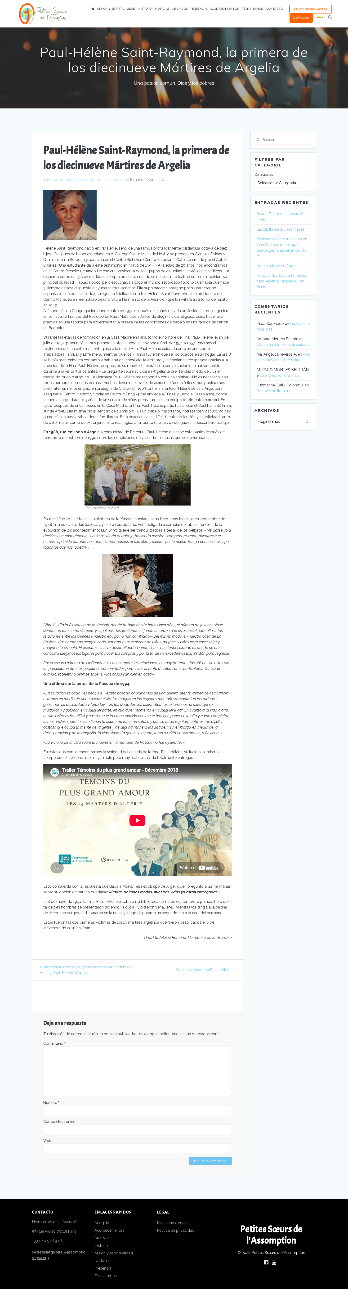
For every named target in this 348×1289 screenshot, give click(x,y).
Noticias (162, 8)
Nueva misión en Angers (277, 266)
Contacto (274, 8)
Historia (145, 8)
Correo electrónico (60, 1121)
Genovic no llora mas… (281, 375)
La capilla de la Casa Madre (280, 229)
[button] (330, 18)
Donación (301, 17)
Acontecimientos (224, 8)
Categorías (263, 174)
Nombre (51, 1103)
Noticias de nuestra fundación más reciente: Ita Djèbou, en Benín (282, 281)
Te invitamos (105, 1276)
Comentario (54, 1043)
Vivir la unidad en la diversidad (282, 344)
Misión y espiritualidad (113, 1253)
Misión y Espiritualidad (116, 8)
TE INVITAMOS (252, 8)
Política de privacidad (175, 1230)
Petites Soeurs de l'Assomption (74, 179)
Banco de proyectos (310, 9)
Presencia (199, 8)
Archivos (179, 8)
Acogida (101, 1223)
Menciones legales (173, 1223)
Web (47, 1140)
